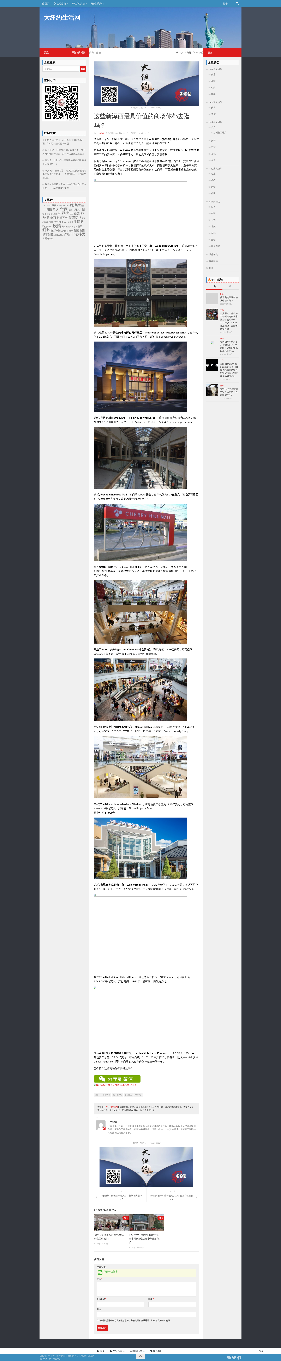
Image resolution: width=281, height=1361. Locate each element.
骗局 (51, 239)
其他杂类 (213, 254)
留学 (213, 187)
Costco (45, 205)
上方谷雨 (100, 133)
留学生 (49, 226)
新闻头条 (80, 3)
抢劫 (48, 214)
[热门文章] (214, 286)
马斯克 (45, 238)
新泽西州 (62, 217)
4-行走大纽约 (215, 168)
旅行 (213, 180)
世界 (213, 206)
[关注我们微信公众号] (74, 52)
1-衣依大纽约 (215, 69)
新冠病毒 (65, 213)
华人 (56, 209)
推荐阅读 (213, 261)
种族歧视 (69, 227)
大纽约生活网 (62, 17)
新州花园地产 (220, 132)
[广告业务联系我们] (146, 1185)
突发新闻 (215, 246)
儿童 (64, 206)
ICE (50, 206)
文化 (213, 153)
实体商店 (106, 1095)
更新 (83, 218)
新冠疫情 (54, 214)
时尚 (213, 87)
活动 (213, 239)
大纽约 (76, 209)
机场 (44, 222)
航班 (62, 235)
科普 (211, 268)
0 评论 (199, 52)
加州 (68, 205)
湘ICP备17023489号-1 (51, 1359)
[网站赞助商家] (146, 105)
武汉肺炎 (59, 222)
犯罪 (71, 222)
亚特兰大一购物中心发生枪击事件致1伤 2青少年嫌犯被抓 (144, 1238)
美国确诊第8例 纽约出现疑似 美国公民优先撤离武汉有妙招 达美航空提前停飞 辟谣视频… (229, 369)
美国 (76, 230)
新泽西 (51, 218)
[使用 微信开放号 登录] (100, 1273)
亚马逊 (59, 206)
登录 (225, 3)
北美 (213, 226)
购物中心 (138, 1095)
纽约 (46, 230)
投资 (44, 214)
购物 (213, 94)
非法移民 (78, 234)
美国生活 (56, 235)
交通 (213, 173)
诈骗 (67, 234)
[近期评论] (230, 286)
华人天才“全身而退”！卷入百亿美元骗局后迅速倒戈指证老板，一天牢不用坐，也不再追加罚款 (64, 174)
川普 (82, 209)
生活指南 (61, 3)
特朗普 (66, 222)
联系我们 (99, 3)
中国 (213, 213)
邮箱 (151, 1299)
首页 (46, 3)
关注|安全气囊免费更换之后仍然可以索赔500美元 (229, 392)
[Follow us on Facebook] (83, 52)
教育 (213, 147)
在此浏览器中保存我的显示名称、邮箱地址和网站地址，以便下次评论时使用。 (136, 1320)
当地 (98, 52)
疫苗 (64, 226)
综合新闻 (63, 230)
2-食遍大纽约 (215, 102)
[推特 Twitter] (78, 52)
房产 (213, 127)
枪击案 (49, 222)
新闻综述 (75, 218)
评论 (99, 1279)
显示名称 (101, 1299)
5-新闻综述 (214, 201)
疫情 (57, 225)
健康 (213, 74)
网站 (99, 1309)
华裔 (64, 209)
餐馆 (213, 114)
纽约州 (55, 230)
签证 (80, 226)
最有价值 (128, 1095)
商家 (91, 52)
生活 (213, 160)
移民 (75, 226)
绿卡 (71, 230)
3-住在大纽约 (215, 122)
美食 (213, 107)
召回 (70, 210)
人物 (213, 220)
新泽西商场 (117, 1095)
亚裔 (54, 205)
